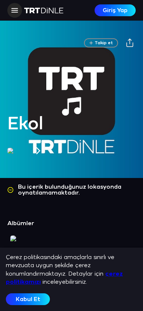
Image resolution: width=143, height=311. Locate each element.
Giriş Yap (115, 10)
